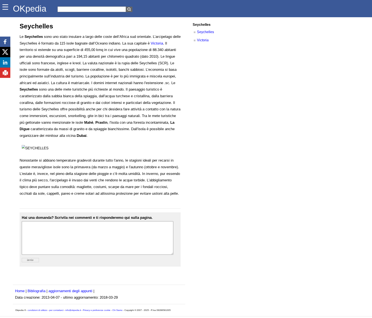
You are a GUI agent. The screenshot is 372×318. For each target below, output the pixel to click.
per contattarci (56, 310)
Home (20, 291)
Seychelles (205, 32)
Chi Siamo (117, 310)
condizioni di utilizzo (37, 310)
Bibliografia (36, 291)
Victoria (157, 43)
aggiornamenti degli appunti (70, 291)
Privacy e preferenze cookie (96, 310)
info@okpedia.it (73, 310)
